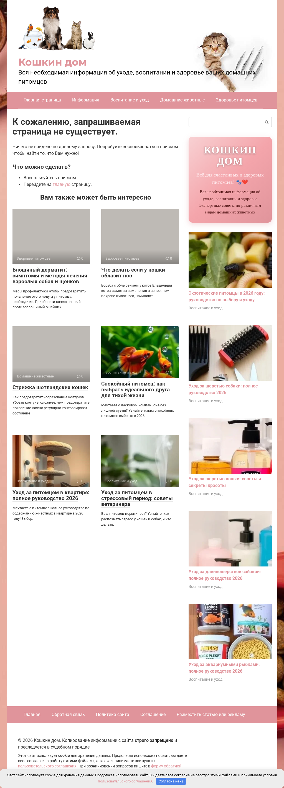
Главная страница (42, 100)
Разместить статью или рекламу (211, 714)
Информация (85, 100)
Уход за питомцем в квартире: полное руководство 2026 (50, 495)
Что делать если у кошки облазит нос (133, 273)
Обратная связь (68, 714)
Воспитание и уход (129, 100)
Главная (32, 714)
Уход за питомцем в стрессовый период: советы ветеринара (137, 498)
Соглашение (153, 714)
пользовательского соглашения (47, 766)
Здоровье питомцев (236, 100)
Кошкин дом (52, 62)
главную (61, 184)
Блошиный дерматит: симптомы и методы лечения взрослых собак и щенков (49, 276)
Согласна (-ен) (171, 781)
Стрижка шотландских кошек (50, 387)
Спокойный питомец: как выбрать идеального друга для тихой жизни (135, 390)
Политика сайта (112, 714)
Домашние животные (182, 100)
